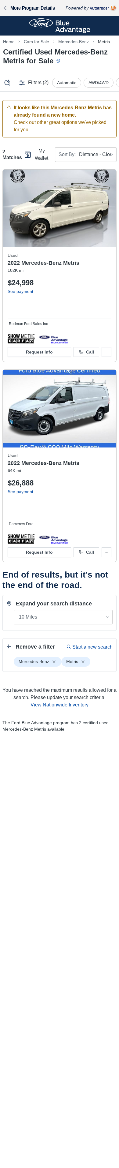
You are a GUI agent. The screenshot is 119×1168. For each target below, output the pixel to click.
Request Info (39, 352)
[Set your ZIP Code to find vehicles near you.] (59, 61)
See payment (20, 291)
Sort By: (67, 154)
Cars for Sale (36, 41)
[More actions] (106, 352)
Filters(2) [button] (38, 82)
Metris (104, 41)
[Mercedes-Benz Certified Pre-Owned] (53, 338)
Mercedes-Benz (73, 41)
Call (90, 352)
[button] (21, 338)
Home (9, 41)
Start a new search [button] (92, 647)
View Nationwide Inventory (59, 704)
